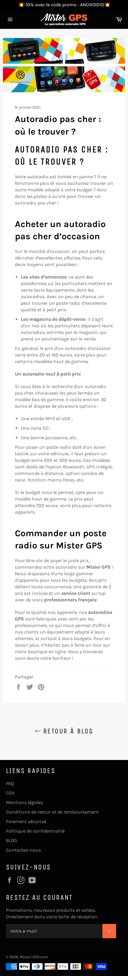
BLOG (11, 840)
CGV (10, 793)
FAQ (10, 783)
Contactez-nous (23, 850)
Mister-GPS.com (34, 957)
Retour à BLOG (67, 731)
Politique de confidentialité (35, 831)
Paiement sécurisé (26, 821)
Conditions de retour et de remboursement (52, 812)
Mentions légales (24, 802)
